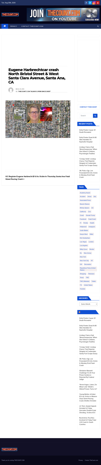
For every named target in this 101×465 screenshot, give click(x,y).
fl (80, 223)
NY (92, 260)
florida (85, 223)
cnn (89, 211)
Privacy (13, 26)
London (91, 242)
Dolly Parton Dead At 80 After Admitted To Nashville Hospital (88, 140)
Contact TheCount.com (32, 26)
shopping (83, 274)
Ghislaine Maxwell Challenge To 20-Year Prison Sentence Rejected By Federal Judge (87, 375)
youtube (82, 289)
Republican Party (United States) (88, 269)
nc (81, 253)
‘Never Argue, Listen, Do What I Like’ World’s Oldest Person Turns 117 (88, 387)
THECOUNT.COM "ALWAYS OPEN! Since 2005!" (34, 91)
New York (83, 257)
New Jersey (87, 253)
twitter (94, 281)
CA (92, 208)
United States (88, 285)
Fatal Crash (92, 219)
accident (82, 196)
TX (81, 285)
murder (92, 249)
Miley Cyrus (83, 249)
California (83, 211)
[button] (98, 26)
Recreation (87, 264)
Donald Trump (90, 215)
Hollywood (83, 226)
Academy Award (85, 193)
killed (91, 234)
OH (81, 264)
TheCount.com (88, 312)
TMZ (87, 277)
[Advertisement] (37, 50)
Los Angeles (84, 245)
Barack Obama (84, 204)
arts (95, 196)
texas (82, 277)
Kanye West (83, 234)
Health (92, 223)
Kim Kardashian (85, 238)
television (91, 274)
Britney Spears (84, 208)
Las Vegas (83, 242)
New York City (84, 260)
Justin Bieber (84, 230)
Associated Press (85, 200)
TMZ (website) (84, 281)
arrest (89, 196)
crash (82, 215)
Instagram (92, 226)
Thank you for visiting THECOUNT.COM (12, 460)
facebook (83, 219)
